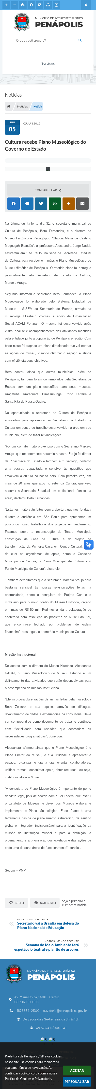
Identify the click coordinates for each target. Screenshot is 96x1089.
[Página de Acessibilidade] (56, 5)
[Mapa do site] (48, 5)
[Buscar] (80, 40)
